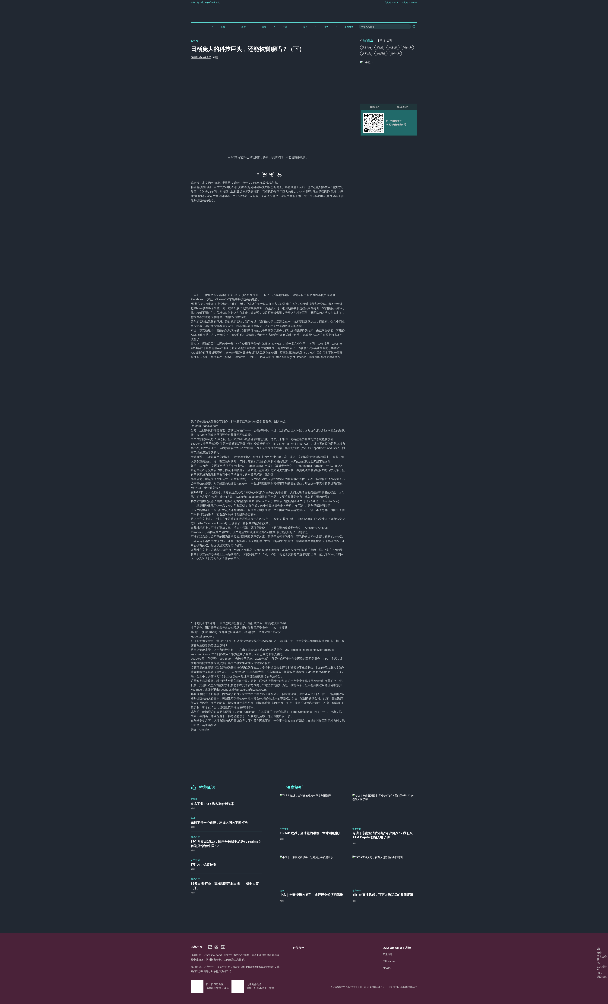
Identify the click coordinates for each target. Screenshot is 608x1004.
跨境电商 (393, 47)
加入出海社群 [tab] (402, 107)
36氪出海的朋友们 (201, 57)
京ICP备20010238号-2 (374, 987)
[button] (210, 947)
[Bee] (271, 174)
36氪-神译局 (222, 182)
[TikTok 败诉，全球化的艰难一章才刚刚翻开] (312, 808)
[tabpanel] (389, 123)
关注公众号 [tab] (375, 107)
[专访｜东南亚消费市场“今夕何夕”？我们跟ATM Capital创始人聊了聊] (384, 808)
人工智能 (366, 53)
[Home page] (304, 12)
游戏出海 (395, 53)
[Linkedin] (279, 174)
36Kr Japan (389, 961)
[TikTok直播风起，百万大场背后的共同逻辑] (384, 870)
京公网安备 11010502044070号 (403, 987)
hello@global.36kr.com (261, 966)
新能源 (380, 47)
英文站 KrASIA (392, 2)
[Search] (414, 27)
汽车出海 (366, 47)
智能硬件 (381, 53)
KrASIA (386, 967)
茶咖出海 (407, 47)
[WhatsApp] (264, 174)
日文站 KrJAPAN (409, 2)
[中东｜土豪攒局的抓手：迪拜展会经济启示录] (312, 870)
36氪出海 (387, 954)
